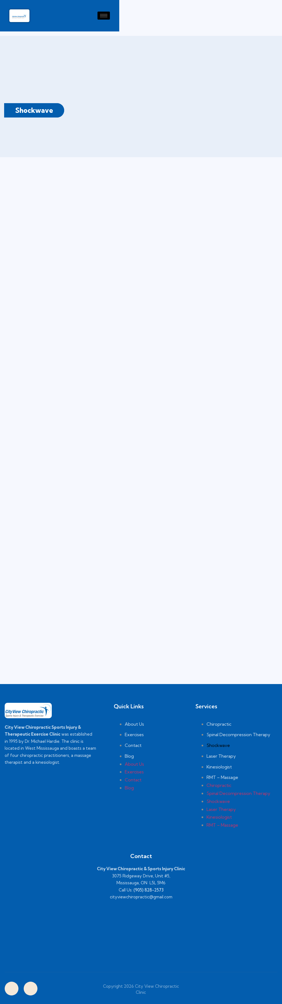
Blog (129, 756)
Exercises (134, 734)
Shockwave (218, 745)
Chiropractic (219, 724)
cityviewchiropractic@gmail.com (141, 896)
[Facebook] (11, 988)
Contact (133, 745)
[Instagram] (30, 988)
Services (206, 706)
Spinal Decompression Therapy (238, 734)
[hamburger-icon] (103, 16)
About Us (134, 724)
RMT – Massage (222, 777)
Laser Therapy (221, 756)
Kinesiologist (219, 767)
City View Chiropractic (156, 986)
